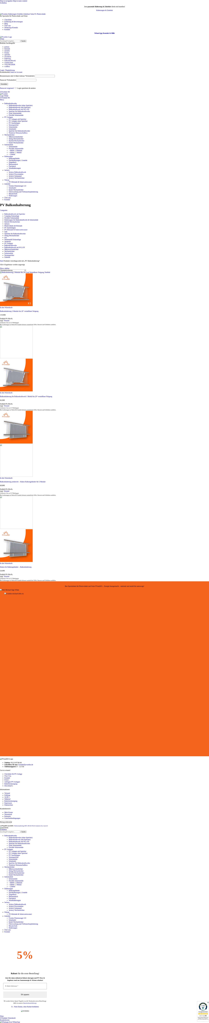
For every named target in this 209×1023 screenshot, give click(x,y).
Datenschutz (8, 805)
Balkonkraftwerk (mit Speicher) (19, 107)
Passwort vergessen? (7, 88)
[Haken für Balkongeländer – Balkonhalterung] (16, 528)
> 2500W (12, 154)
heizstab (7, 49)
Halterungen (13, 196)
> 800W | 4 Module (15, 150)
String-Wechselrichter (16, 139)
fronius (6, 53)
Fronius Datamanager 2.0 (17, 186)
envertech (7, 57)
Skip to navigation (6, 1)
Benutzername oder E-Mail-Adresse (17, 76)
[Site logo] (8, 39)
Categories (3, 210)
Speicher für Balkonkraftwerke (19, 111)
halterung (7, 59)
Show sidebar (4, 268)
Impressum (8, 803)
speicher (7, 55)
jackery (6, 47)
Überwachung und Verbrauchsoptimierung (23, 192)
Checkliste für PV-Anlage (13, 774)
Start (2, 261)
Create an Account (15, 72)
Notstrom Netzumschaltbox (18, 133)
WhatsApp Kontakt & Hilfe (104, 33)
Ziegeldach (12, 162)
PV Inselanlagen (14, 123)
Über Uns (7, 776)
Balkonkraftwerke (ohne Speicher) (20, 105)
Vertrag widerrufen (6, 822)
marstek (7, 51)
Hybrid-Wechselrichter (16, 141)
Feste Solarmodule (15, 113)
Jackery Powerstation (16, 174)
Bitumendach (13, 164)
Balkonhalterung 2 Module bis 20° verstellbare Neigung (19, 311)
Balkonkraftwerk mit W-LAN (19, 109)
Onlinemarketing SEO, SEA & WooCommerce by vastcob (31, 826)
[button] (6, 307)
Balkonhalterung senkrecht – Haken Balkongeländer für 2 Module (23, 482)
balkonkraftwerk (10, 61)
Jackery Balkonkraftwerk (17, 172)
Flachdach (12, 166)
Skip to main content (20, 1)
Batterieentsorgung (10, 784)
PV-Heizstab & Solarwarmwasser (20, 182)
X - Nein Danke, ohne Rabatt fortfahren (25, 1007)
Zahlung (7, 795)
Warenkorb (8, 814)
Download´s (8, 786)
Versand (6, 320)
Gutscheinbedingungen (12, 818)
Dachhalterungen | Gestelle (18, 160)
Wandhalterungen (15, 168)
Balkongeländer (14, 158)
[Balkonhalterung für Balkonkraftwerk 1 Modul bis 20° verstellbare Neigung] (16, 358)
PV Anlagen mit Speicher (17, 119)
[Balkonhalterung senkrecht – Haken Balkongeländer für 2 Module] (16, 443)
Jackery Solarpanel (15, 176)
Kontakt (7, 778)
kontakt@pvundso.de (25, 765)
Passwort (8, 80)
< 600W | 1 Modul (15, 152)
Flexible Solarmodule (16, 115)
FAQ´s (6, 780)
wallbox (7, 66)
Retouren (7, 816)
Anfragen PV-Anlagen (12, 782)
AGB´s (6, 797)
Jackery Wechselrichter (16, 178)
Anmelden (4, 84)
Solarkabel (12, 129)
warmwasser (8, 62)
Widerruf (7, 799)
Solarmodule (13, 127)
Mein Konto (8, 812)
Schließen (3, 830)
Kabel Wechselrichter (16, 143)
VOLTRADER (9, 64)
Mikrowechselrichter (16, 137)
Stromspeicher (14, 125)
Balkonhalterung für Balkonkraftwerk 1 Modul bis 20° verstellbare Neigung (26, 396)
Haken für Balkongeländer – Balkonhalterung (15, 567)
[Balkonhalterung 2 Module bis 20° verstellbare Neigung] (25, 272)
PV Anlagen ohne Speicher (18, 121)
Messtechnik (13, 194)
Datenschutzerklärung (29, 1003)
